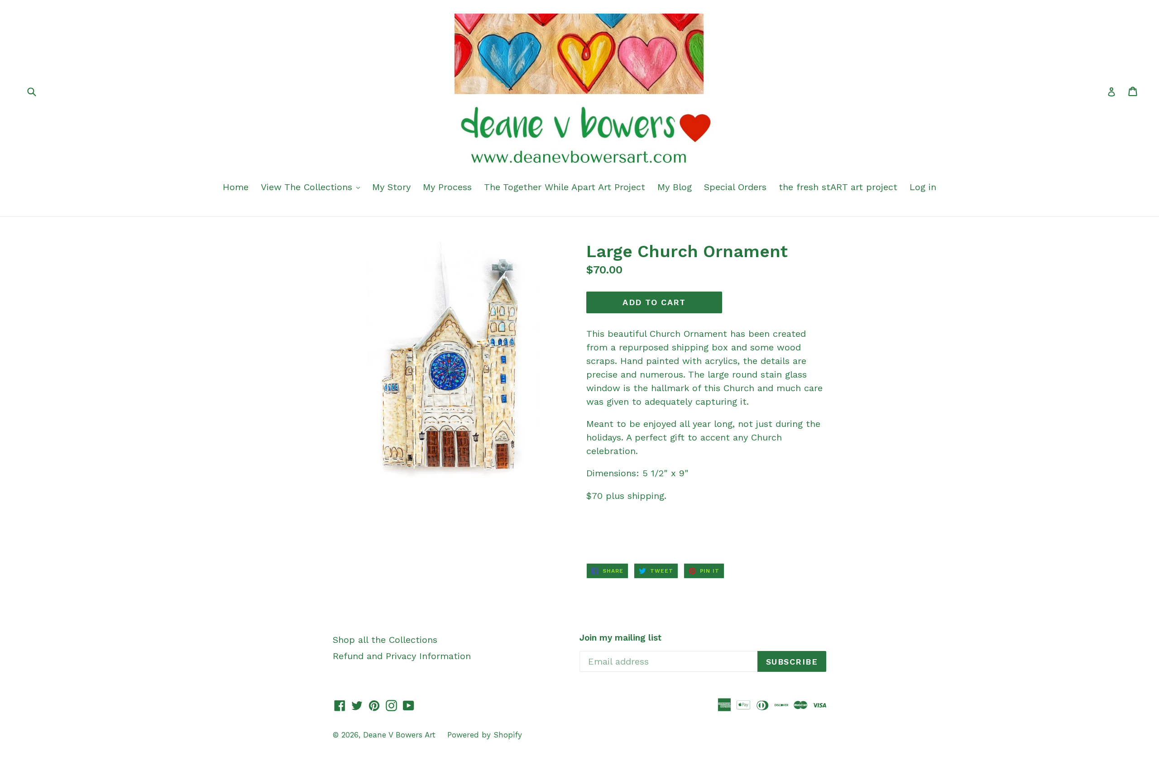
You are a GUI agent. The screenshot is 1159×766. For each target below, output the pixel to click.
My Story (391, 187)
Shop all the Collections (385, 639)
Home (236, 187)
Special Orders (735, 187)
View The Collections (308, 187)
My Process (447, 187)
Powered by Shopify (484, 734)
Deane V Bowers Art (400, 734)
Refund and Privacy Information (402, 656)
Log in (923, 187)
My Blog (674, 187)
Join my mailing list (620, 638)
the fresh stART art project (838, 187)
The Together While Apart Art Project (564, 187)
